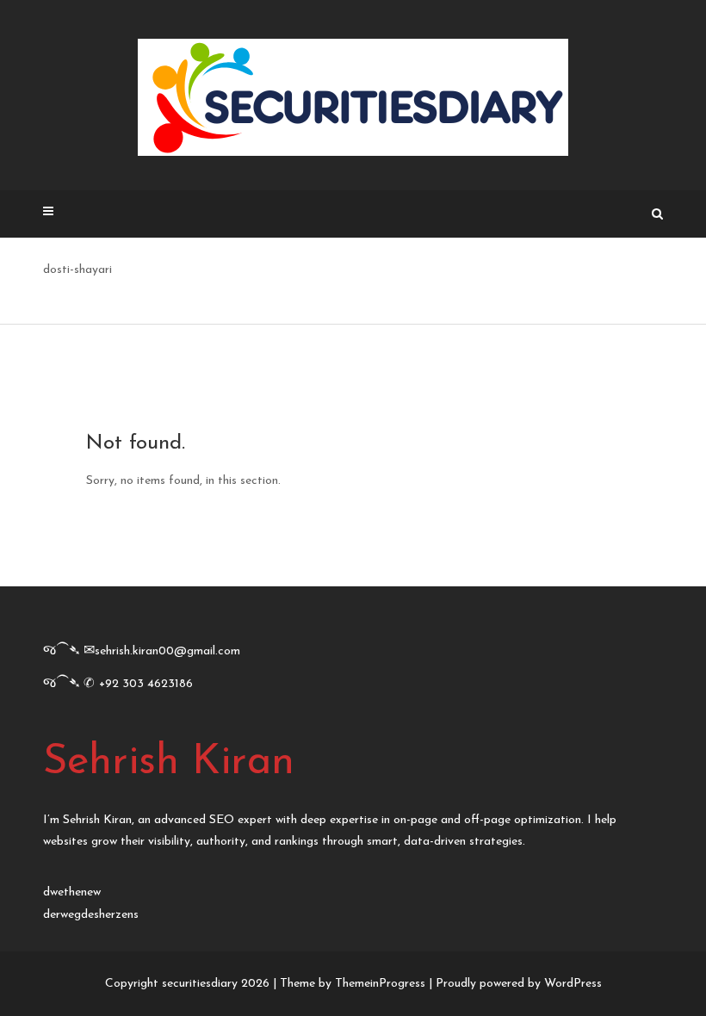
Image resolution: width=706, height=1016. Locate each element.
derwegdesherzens (91, 914)
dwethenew (72, 892)
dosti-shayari (77, 269)
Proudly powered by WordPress (519, 983)
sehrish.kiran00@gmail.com (167, 651)
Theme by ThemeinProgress (352, 983)
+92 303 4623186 (146, 684)
